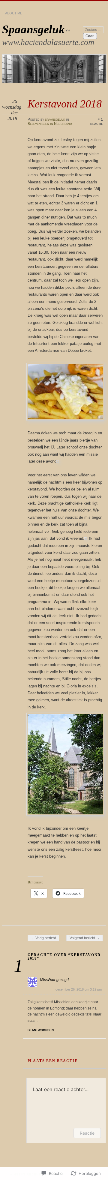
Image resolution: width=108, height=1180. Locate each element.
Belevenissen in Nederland (50, 124)
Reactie (87, 1133)
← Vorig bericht (43, 938)
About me (13, 13)
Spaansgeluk (33, 29)
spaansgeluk (55, 119)
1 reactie (96, 121)
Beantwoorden (41, 1030)
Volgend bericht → (85, 938)
